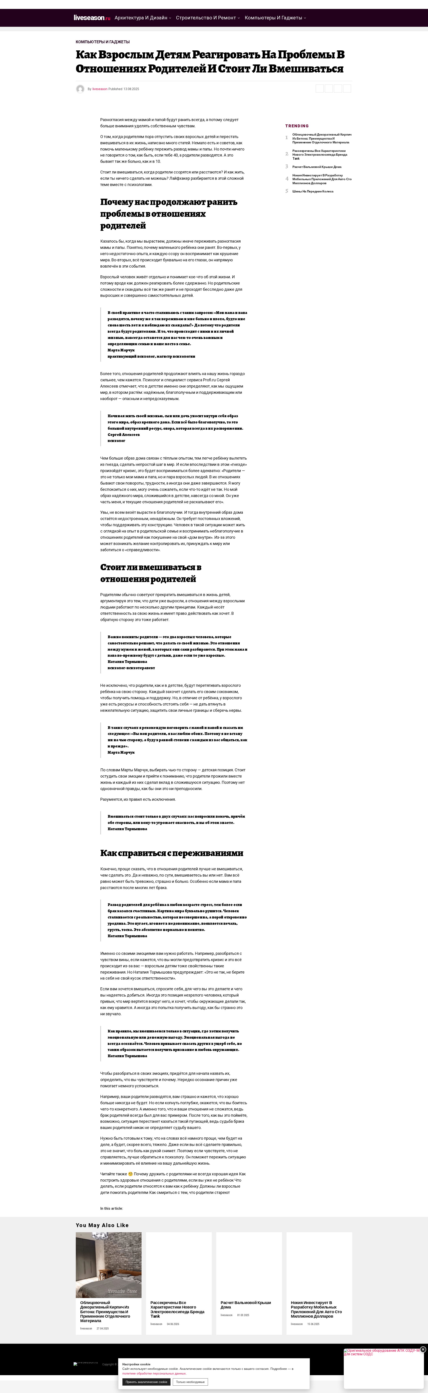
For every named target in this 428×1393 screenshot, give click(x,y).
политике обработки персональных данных (154, 1373)
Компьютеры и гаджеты (273, 18)
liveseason (100, 89)
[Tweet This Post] (329, 89)
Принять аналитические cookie (146, 1382)
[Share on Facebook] (320, 89)
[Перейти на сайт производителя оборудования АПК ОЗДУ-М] (384, 1369)
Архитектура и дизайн (141, 18)
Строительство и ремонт (206, 18)
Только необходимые (190, 1382)
